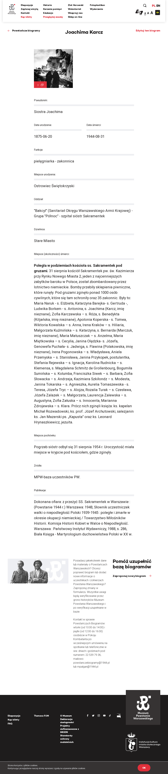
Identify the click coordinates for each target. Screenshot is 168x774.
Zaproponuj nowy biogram (130, 576)
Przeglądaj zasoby (53, 16)
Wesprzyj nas (75, 12)
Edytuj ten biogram (148, 30)
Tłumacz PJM (41, 715)
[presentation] (2, 350)
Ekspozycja (27, 5)
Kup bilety (26, 16)
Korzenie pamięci (52, 9)
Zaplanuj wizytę (29, 9)
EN (158, 6)
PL (154, 6)
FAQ (10, 723)
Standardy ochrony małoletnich (67, 738)
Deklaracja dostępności (67, 721)
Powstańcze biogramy (26, 30)
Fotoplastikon (97, 5)
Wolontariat (74, 9)
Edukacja (48, 12)
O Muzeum (66, 715)
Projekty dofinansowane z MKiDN (69, 729)
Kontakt (25, 12)
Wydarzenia (96, 9)
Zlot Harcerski (75, 5)
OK (144, 767)
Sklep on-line (75, 16)
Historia (47, 5)
